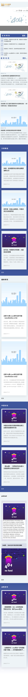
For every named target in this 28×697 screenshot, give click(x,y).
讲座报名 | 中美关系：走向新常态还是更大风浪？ (15, 48)
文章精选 (4, 148)
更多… (24, 35)
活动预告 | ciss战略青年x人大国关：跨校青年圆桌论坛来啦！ (15, 53)
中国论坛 (4, 405)
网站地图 (2, 696)
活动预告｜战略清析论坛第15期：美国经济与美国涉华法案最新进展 (15, 40)
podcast (4, 496)
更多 (2, 272)
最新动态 (5, 58)
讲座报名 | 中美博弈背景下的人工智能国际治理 (14, 44)
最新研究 (4, 279)
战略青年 (4, 587)
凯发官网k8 (3, 678)
